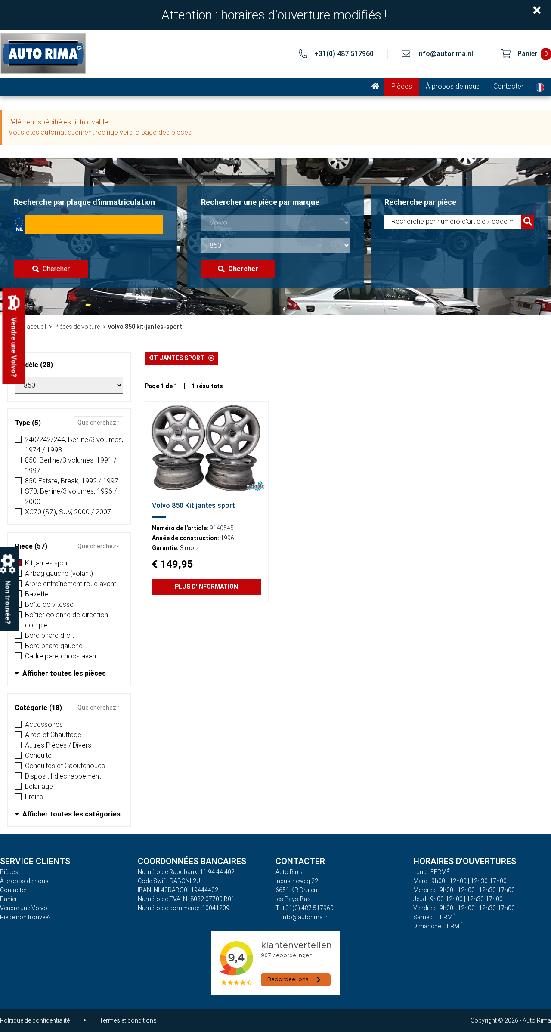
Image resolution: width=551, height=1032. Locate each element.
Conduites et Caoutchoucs (65, 766)
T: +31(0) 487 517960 (305, 908)
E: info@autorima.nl (302, 917)
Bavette (37, 594)
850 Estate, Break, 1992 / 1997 (71, 481)
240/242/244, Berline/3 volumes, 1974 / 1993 (74, 445)
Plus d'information (206, 586)
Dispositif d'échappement (63, 776)
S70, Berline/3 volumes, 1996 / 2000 (71, 496)
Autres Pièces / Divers (58, 745)
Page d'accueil (26, 326)
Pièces (401, 86)
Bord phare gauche (54, 646)
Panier (8, 899)
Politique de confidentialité (35, 1020)
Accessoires (44, 724)
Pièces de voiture (77, 326)
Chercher (56, 269)
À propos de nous (453, 86)
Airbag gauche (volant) (59, 573)
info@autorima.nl (445, 53)
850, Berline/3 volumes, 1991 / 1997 (70, 465)
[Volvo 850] (206, 448)
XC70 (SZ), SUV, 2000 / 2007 (68, 512)
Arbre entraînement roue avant (70, 584)
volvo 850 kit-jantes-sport (145, 326)
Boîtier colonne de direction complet (66, 620)
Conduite (38, 755)
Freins (34, 797)
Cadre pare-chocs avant (61, 656)
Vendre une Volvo (23, 908)
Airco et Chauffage (53, 735)
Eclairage (39, 786)
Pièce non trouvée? (25, 917)
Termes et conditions (128, 1020)
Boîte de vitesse (49, 604)
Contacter (508, 86)
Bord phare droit (49, 635)
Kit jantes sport (47, 563)
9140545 (222, 528)
